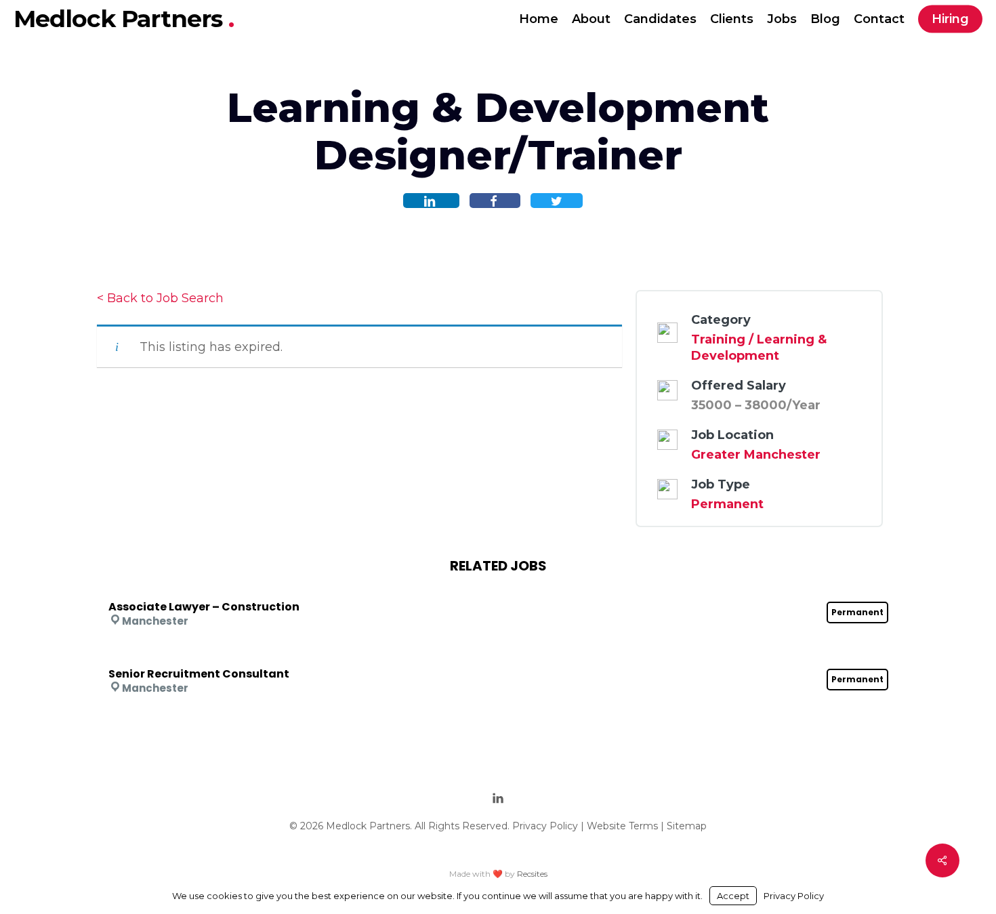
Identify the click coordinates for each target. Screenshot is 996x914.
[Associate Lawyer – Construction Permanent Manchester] (498, 588)
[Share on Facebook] (495, 200)
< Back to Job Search (160, 298)
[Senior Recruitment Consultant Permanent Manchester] (498, 655)
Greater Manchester (756, 454)
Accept (733, 895)
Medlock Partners (121, 18)
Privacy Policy (545, 826)
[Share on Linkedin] (431, 200)
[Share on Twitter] (557, 200)
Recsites (532, 874)
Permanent (727, 504)
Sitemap (687, 826)
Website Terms (622, 826)
